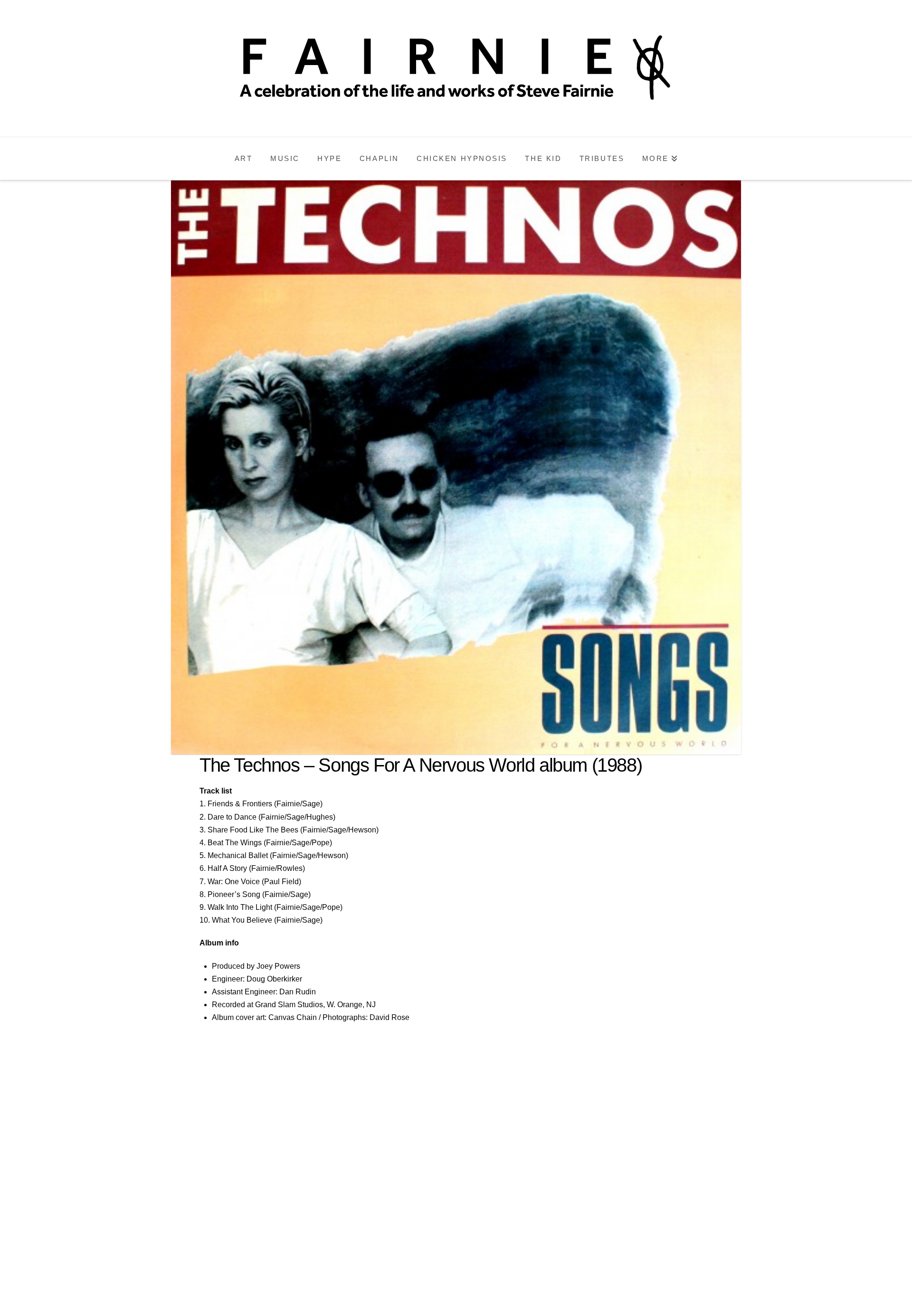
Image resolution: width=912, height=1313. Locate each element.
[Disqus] (456, 1171)
